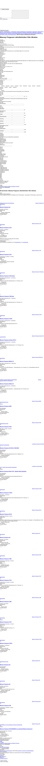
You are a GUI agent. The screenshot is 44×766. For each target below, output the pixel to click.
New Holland (10, 34)
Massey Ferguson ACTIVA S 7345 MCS (9, 448)
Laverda (6, 34)
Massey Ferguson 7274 (5, 580)
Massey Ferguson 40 (5, 207)
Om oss (1, 747)
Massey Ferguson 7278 (5, 254)
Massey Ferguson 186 (5, 705)
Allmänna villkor (3, 750)
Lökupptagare (14, 32)
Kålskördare (34, 32)
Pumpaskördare (29, 31)
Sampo (14, 34)
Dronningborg (37, 33)
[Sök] (20, 14)
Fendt (42, 33)
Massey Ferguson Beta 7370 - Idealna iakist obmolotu (13, 471)
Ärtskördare (24, 32)
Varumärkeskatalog (29, 750)
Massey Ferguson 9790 (5, 426)
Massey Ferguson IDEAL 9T (7, 361)
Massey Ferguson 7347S (6, 318)
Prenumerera (2, 241)
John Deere (2, 34)
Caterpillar (26, 33)
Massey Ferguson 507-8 (6, 514)
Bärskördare (19, 32)
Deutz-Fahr (33, 33)
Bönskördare (29, 32)
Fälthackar (19, 31)
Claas (29, 33)
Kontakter (7, 747)
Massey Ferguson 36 (5, 684)
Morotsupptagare (3, 32)
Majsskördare (9, 32)
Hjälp (4, 747)
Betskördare (23, 31)
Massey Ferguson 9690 (5, 406)
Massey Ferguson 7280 (5, 601)
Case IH (22, 33)
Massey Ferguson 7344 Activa (7, 275)
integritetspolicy (18, 242)
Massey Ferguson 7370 (5, 622)
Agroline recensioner (22, 750)
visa (1, 185)
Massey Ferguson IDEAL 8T (7, 383)
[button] (22, 25)
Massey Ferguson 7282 (5, 558)
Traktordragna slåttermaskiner (37, 31)
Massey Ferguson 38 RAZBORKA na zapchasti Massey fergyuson (16, 728)
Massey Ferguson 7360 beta (7, 296)
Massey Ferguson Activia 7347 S (8, 340)
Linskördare (39, 32)
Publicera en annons (4, 740)
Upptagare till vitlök (3, 33)
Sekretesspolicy (9, 750)
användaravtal (25, 242)
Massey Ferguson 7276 (5, 227)
